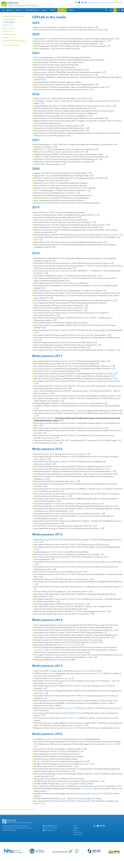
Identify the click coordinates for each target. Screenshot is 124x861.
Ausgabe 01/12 (111, 744)
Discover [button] (61, 10)
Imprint (120, 2)
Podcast (5, 37)
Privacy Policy (112, 2)
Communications (93, 2)
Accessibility (77, 834)
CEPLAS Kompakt (9, 34)
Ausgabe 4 (63, 799)
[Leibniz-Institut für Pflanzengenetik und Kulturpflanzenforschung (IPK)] (114, 851)
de (119, 10)
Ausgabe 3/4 (64, 784)
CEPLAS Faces (7, 31)
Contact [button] (70, 10)
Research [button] (19, 10)
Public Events (7, 25)
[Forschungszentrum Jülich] (94, 851)
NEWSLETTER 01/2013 (69, 718)
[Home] (2, 810)
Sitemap (76, 828)
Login (75, 826)
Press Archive (9, 22)
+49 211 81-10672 (51, 828)
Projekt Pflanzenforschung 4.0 (13, 40)
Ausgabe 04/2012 (96, 673)
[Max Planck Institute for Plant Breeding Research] (66, 851)
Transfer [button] (52, 10)
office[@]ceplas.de (51, 826)
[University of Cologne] (37, 851)
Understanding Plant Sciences (13, 16)
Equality (103, 2)
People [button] (43, 10)
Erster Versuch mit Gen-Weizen (70, 645)
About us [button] (9, 10)
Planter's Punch (8, 28)
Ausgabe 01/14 (39, 650)
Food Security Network (11, 45)
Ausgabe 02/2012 (51, 739)
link (94, 27)
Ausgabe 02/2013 (70, 708)
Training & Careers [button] (31, 10)
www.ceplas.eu (50, 830)
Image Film (67, 678)
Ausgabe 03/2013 (79, 725)
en (115, 10)
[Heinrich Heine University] (12, 851)
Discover (7, 810)
